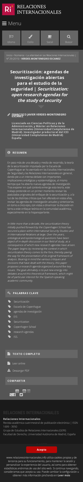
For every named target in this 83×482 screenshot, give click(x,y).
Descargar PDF (21, 370)
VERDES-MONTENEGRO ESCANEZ (41, 58)
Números (19, 55)
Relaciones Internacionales (39, 9)
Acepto (41, 449)
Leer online (18, 363)
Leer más (64, 475)
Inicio (9, 55)
